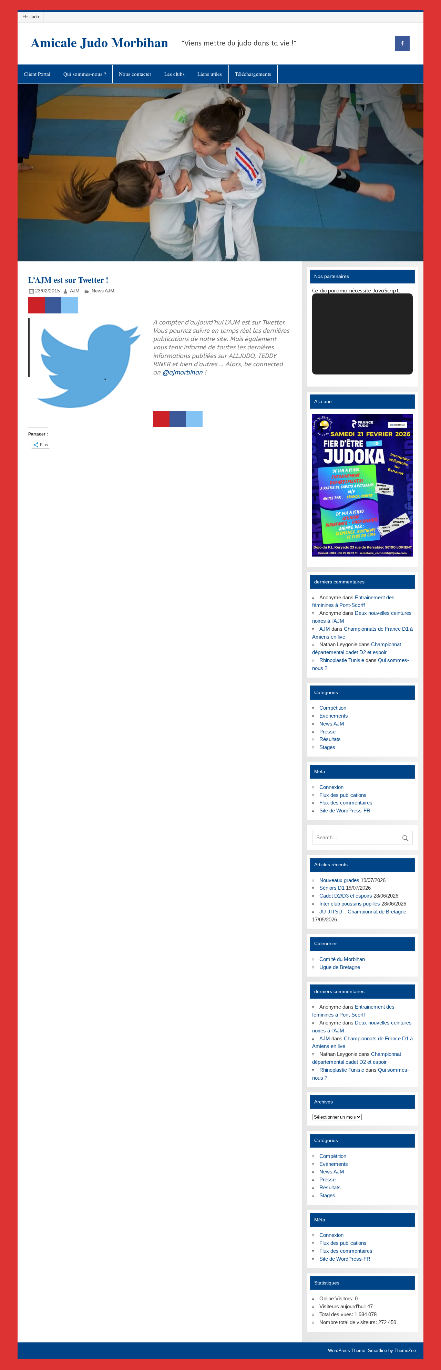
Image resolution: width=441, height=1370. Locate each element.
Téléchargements (253, 73)
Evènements (333, 716)
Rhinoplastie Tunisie (341, 660)
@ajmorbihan (182, 372)
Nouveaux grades (339, 880)
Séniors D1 (332, 888)
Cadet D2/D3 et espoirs (345, 896)
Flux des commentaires (345, 803)
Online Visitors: (337, 1298)
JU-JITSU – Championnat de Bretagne (362, 911)
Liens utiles (209, 73)
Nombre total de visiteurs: (348, 1322)
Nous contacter (135, 73)
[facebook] (402, 43)
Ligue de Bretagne (339, 967)
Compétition (332, 708)
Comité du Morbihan (342, 959)
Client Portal (37, 73)
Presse (327, 731)
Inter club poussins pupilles (349, 904)
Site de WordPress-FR (344, 810)
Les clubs (174, 73)
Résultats (330, 739)
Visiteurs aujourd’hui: (343, 1306)
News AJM (103, 290)
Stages (327, 747)
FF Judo (30, 16)
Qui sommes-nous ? (84, 73)
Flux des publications (343, 795)
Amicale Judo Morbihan (99, 42)
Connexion (331, 787)
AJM (75, 290)
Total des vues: (337, 1314)
